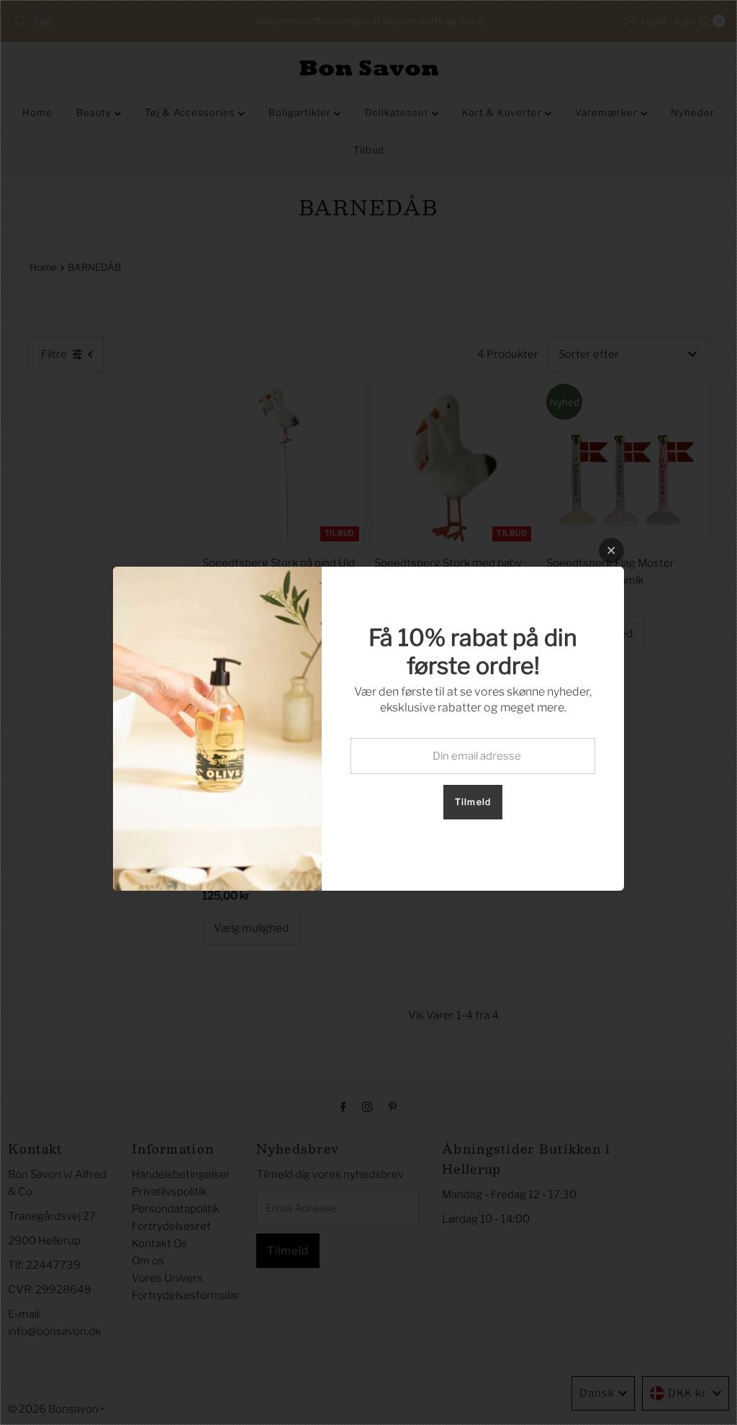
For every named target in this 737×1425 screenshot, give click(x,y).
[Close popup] (611, 550)
